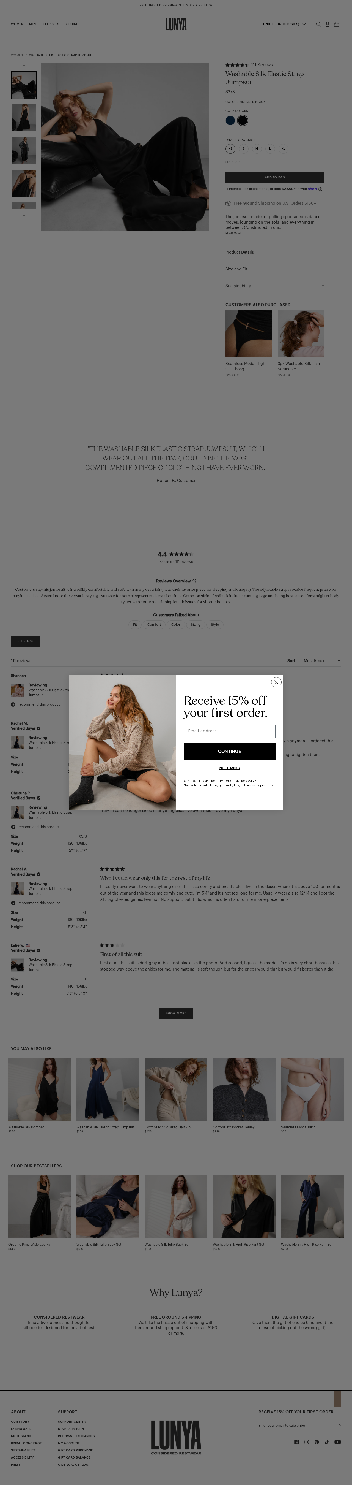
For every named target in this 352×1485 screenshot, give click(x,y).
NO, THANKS (229, 768)
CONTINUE (229, 751)
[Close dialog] (276, 682)
